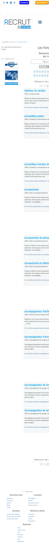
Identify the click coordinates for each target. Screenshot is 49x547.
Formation (10, 501)
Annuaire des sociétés (13, 514)
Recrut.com (29, 491)
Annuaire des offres (12, 519)
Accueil (12, 42)
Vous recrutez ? (42, 2)
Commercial (31, 521)
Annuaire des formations (14, 516)
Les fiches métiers (21, 42)
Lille (18, 539)
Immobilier (31, 516)
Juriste (30, 519)
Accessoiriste (32, 189)
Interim (9, 503)
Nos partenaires (32, 505)
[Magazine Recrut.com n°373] (11, 80)
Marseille (20, 535)
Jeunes (9, 507)
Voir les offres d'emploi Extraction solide (36, 107)
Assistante (31, 514)
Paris (18, 528)
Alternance (10, 498)
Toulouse (20, 537)
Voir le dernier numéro (11, 83)
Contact (30, 501)
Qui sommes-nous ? (34, 503)
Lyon (18, 532)
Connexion (24, 2)
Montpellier (20, 541)
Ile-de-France (21, 530)
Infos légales (31, 498)
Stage (8, 505)
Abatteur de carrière (35, 90)
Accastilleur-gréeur (34, 116)
